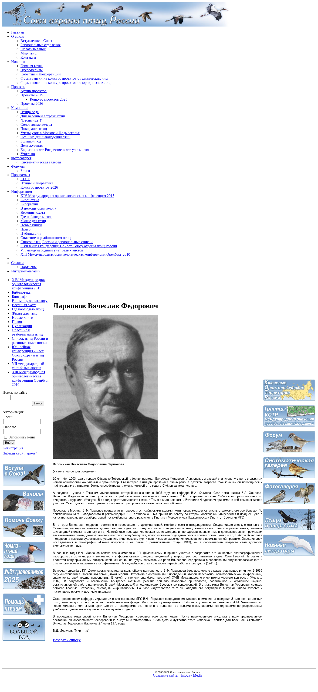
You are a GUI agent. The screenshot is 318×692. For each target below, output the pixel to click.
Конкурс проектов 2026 (39, 187)
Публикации (30, 233)
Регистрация (13, 448)
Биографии (29, 204)
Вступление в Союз (36, 41)
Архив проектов (33, 91)
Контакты (28, 57)
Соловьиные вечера (36, 124)
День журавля (31, 145)
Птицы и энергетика (36, 183)
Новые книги (31, 225)
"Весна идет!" (31, 120)
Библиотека (29, 200)
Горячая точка (31, 66)
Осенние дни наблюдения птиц (45, 137)
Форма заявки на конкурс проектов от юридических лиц (65, 83)
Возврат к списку (67, 640)
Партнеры (28, 267)
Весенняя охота (32, 212)
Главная (17, 32)
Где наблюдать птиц (36, 217)
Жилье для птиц (33, 221)
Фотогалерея (21, 158)
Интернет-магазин (26, 271)
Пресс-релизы (31, 70)
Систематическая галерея (40, 162)
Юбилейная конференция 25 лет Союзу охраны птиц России (68, 246)
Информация (21, 191)
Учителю (27, 154)
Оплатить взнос (33, 49)
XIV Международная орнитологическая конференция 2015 (67, 196)
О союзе (17, 36)
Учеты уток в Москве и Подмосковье (50, 133)
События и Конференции (40, 74)
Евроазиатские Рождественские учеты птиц (55, 150)
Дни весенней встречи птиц (42, 116)
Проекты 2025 (31, 95)
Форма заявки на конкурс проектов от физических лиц (64, 78)
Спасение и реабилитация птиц (45, 238)
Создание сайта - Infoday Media (177, 675)
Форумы (18, 166)
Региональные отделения (40, 45)
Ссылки (17, 263)
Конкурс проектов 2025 (48, 99)
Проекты (18, 87)
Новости (18, 62)
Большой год (30, 141)
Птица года (29, 112)
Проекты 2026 (31, 103)
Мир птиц (28, 53)
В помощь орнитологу (38, 208)
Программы (20, 175)
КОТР (25, 179)
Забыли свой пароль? (20, 453)
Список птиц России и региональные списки (56, 242)
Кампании (19, 108)
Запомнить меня (22, 437)
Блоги (25, 171)
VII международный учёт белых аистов (51, 250)
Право (25, 229)
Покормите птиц (33, 129)
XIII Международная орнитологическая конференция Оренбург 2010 (75, 254)
